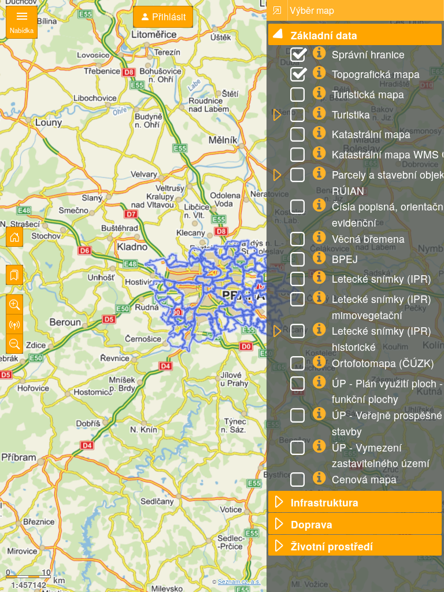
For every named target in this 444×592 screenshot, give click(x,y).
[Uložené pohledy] (14, 275)
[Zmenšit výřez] (14, 344)
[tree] (355, 289)
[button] (278, 35)
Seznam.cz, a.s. (239, 582)
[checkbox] (299, 56)
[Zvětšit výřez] (14, 304)
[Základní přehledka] (14, 237)
